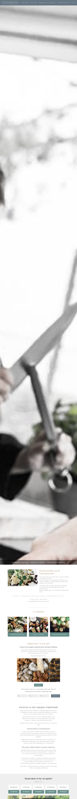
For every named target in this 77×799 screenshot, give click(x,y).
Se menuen (38, 685)
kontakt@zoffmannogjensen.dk (38, 601)
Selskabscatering (43, 2)
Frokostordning (25, 2)
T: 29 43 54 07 (34, 599)
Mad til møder (33, 2)
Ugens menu (52, 2)
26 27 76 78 (43, 599)
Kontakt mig (55, 695)
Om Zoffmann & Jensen (64, 2)
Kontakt (73, 2)
